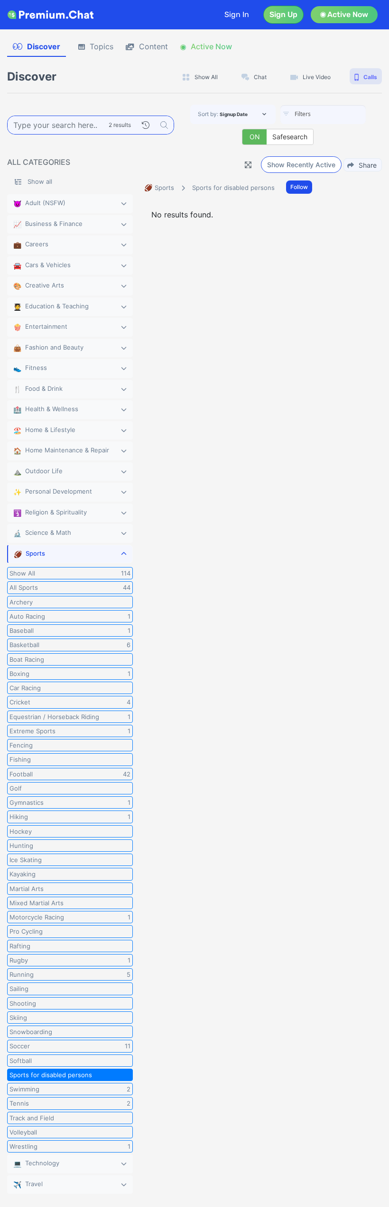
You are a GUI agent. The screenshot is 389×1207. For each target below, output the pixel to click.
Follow (299, 186)
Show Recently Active (301, 165)
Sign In (236, 14)
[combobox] (323, 114)
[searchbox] (337, 114)
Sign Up (283, 14)
